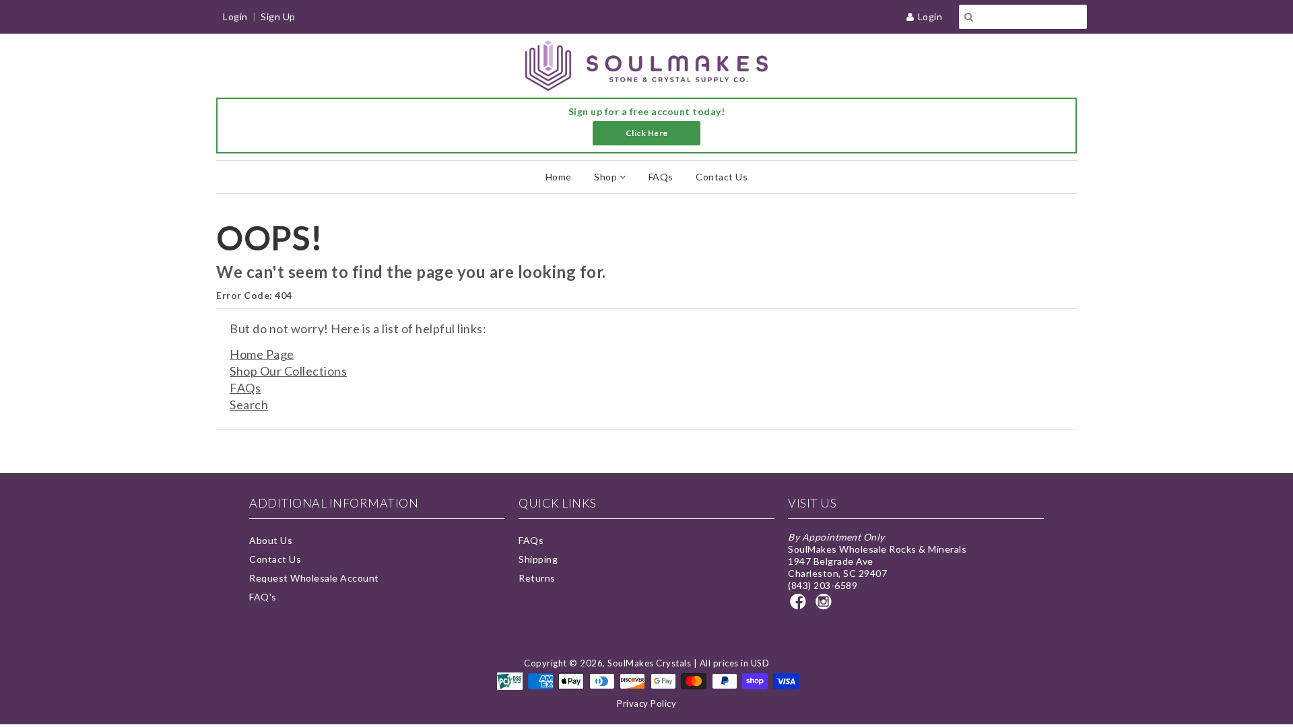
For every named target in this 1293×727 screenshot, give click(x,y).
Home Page (262, 354)
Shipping (538, 559)
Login (930, 16)
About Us (270, 540)
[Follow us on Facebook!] (800, 605)
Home (558, 176)
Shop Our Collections (288, 371)
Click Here (647, 133)
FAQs (661, 176)
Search (249, 404)
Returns (537, 578)
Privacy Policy (646, 703)
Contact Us (722, 176)
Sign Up (278, 16)
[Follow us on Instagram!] (826, 605)
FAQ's (263, 596)
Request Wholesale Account (314, 578)
